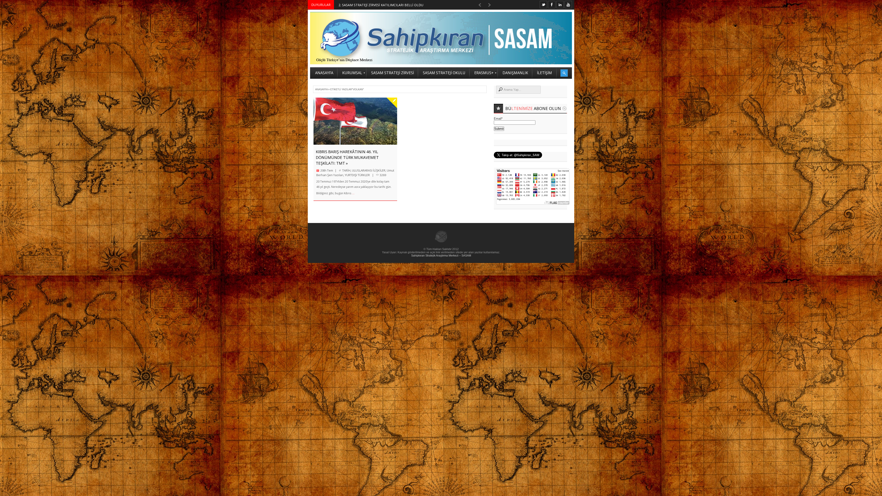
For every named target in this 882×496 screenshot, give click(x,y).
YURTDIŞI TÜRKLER (357, 175)
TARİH (346, 170)
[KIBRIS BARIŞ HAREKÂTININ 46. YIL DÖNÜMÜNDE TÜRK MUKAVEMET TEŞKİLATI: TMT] (355, 121)
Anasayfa (321, 89)
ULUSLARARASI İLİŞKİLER (368, 170)
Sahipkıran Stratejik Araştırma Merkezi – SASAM (441, 255)
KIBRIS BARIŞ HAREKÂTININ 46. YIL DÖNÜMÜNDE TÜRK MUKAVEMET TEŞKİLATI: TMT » (347, 157)
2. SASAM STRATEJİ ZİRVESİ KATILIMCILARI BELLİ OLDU (381, 5)
